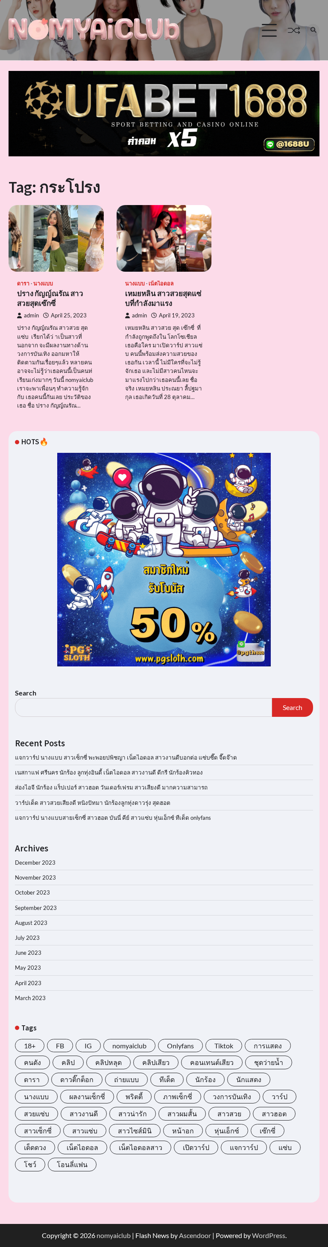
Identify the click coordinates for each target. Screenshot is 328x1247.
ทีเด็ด (167, 1079)
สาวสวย (229, 1113)
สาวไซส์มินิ (135, 1131)
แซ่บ (285, 1147)
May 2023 (28, 967)
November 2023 (35, 877)
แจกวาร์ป (244, 1147)
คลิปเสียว (156, 1062)
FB (60, 1046)
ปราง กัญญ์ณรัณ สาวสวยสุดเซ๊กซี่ (50, 298)
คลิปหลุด (108, 1062)
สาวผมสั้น (182, 1113)
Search (25, 693)
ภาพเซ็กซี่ (177, 1096)
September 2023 (36, 907)
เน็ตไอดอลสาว (140, 1147)
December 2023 (35, 862)
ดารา (23, 283)
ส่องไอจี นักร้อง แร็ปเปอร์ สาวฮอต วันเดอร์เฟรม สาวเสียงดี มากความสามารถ (111, 787)
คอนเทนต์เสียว (212, 1062)
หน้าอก (183, 1131)
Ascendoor (195, 1235)
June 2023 (28, 952)
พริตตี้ (134, 1096)
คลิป (68, 1062)
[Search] (313, 30)
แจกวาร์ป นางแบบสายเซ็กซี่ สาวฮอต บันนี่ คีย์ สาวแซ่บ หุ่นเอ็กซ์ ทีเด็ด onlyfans (113, 817)
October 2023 (32, 892)
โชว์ (30, 1164)
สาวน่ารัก (132, 1113)
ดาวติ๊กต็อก (77, 1079)
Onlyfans (180, 1046)
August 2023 (31, 922)
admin (31, 315)
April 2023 (28, 983)
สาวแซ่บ (84, 1131)
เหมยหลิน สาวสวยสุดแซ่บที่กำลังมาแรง (163, 298)
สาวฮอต (274, 1113)
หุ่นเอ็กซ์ (226, 1131)
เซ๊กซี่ (267, 1131)
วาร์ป (279, 1096)
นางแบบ (43, 283)
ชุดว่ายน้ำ (268, 1062)
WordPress (268, 1235)
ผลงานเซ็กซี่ (87, 1096)
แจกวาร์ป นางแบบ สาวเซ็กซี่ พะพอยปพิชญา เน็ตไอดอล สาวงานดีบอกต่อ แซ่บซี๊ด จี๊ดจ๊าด (126, 757)
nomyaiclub (129, 1046)
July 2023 (27, 937)
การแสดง (268, 1046)
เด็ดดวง (35, 1147)
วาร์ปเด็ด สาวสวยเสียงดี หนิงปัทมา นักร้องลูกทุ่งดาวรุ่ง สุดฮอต (92, 802)
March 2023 (30, 998)
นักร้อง (205, 1079)
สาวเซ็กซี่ (38, 1131)
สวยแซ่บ (36, 1113)
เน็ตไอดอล (161, 283)
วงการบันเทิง (232, 1096)
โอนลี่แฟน (72, 1164)
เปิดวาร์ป (196, 1147)
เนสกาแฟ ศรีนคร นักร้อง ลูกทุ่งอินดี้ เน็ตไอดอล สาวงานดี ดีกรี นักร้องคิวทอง (109, 772)
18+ (29, 1046)
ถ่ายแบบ (126, 1079)
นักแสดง (248, 1079)
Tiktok (223, 1046)
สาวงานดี (84, 1113)
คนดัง (32, 1062)
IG (88, 1046)
